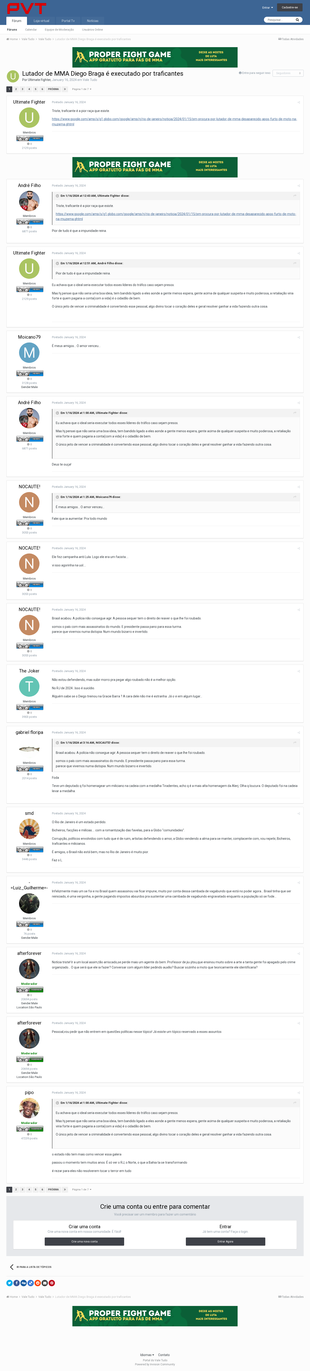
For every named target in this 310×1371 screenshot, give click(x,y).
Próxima (53, 89)
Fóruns (12, 29)
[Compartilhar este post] (299, 102)
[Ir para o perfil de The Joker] (29, 686)
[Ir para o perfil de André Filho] (29, 201)
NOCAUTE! (29, 486)
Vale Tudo (90, 80)
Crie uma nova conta (84, 1241)
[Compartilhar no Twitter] (9, 1283)
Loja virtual (41, 21)
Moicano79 (29, 337)
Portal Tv (68, 21)
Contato (164, 1355)
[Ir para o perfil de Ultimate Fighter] (13, 76)
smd (29, 813)
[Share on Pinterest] (52, 1283)
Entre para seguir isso (256, 73)
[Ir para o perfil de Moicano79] (29, 352)
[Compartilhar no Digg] (23, 1283)
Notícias (92, 21)
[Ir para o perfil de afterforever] (29, 969)
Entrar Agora (225, 1241)
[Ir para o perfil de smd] (29, 829)
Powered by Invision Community (155, 1364)
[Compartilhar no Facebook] (16, 1283)
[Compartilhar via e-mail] (45, 1283)
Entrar (266, 7)
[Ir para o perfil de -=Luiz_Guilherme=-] (29, 903)
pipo (29, 1092)
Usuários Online (92, 29)
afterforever (29, 953)
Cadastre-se (290, 7)
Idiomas (146, 1355)
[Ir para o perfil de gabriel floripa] (29, 748)
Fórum (16, 21)
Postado (69, 102)
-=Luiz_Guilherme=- (29, 885)
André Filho (29, 185)
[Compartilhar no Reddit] (37, 1283)
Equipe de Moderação (59, 29)
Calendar (31, 29)
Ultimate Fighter (39, 80)
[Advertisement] (155, 1338)
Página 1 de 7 (81, 89)
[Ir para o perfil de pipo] (29, 1108)
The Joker (29, 671)
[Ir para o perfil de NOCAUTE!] (29, 502)
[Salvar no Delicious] (30, 1283)
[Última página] (65, 89)
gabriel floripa (29, 732)
